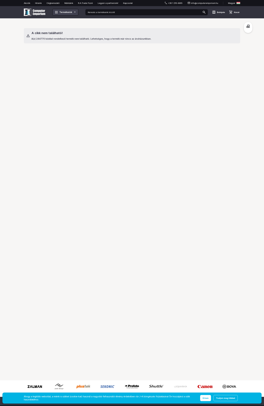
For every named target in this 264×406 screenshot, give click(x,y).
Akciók (27, 3)
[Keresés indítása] (204, 12)
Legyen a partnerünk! (108, 3)
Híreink (38, 3)
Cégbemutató (53, 3)
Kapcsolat (128, 3)
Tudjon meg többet (225, 398)
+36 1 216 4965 (175, 3)
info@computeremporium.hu (204, 3)
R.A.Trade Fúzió (85, 3)
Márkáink (68, 3)
